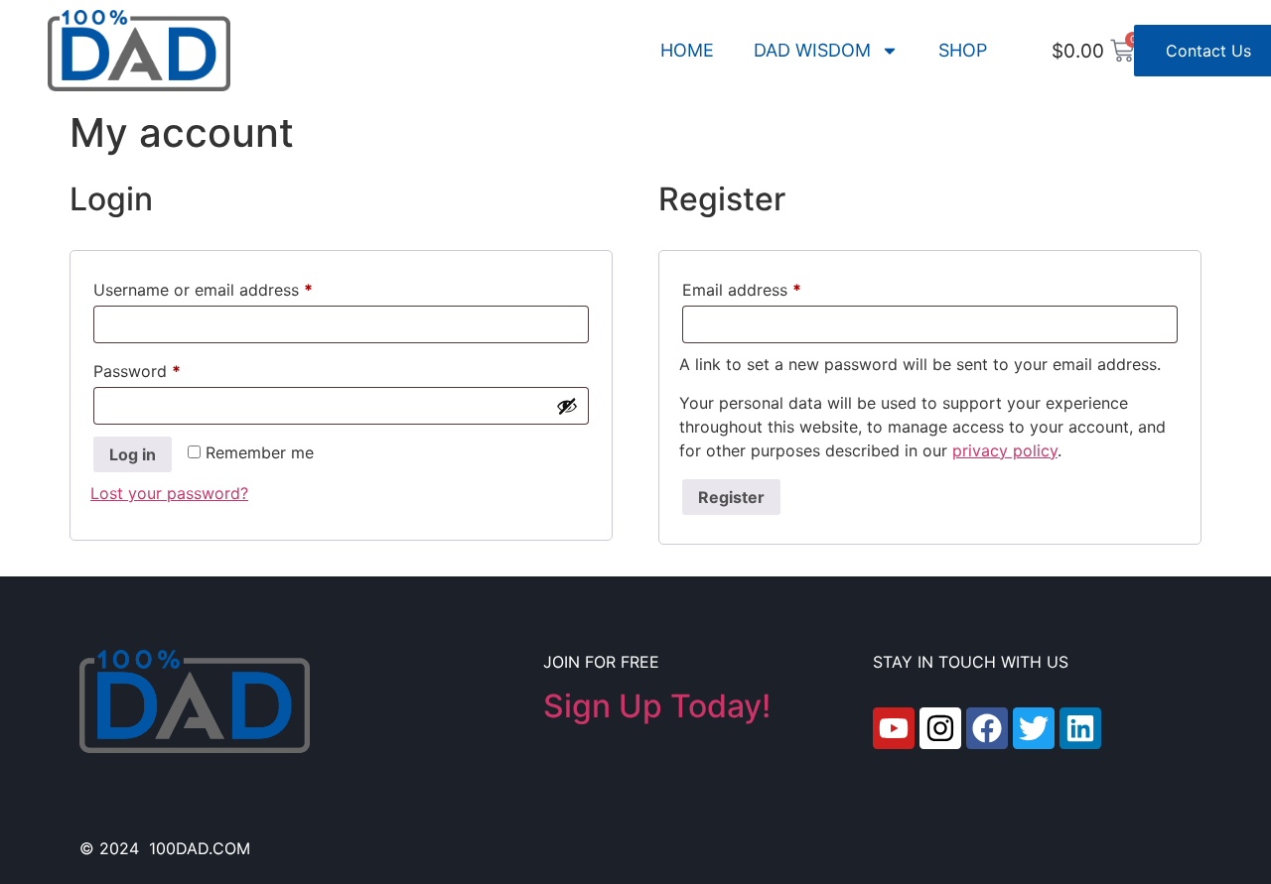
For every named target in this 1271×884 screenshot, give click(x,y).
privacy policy (1005, 450)
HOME (687, 50)
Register (731, 497)
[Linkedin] (1080, 728)
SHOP (962, 50)
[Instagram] (940, 728)
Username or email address (235, 287)
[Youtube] (894, 728)
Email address (774, 287)
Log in (132, 454)
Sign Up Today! (657, 706)
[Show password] (567, 406)
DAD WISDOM (812, 50)
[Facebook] (987, 728)
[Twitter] (1034, 728)
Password (169, 368)
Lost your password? (169, 493)
